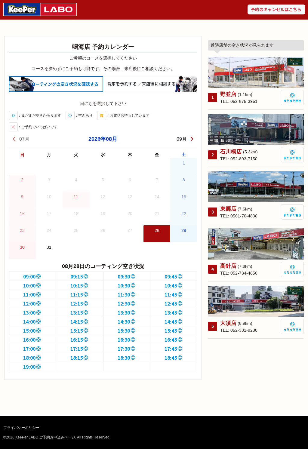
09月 (182, 139)
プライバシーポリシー (21, 428)
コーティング (64, 84)
